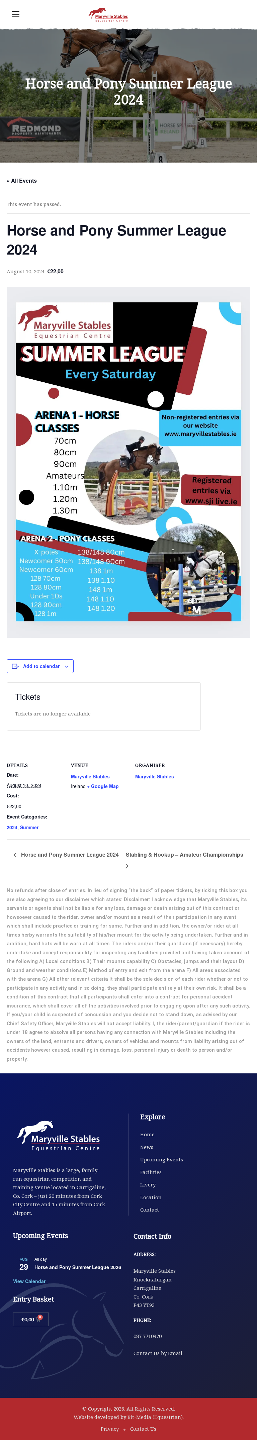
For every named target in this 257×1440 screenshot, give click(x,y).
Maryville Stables (90, 776)
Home (147, 1134)
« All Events (22, 180)
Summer (29, 827)
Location (151, 1197)
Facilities (151, 1172)
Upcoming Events (161, 1159)
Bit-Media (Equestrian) (155, 1417)
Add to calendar (41, 666)
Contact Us (143, 1428)
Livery (148, 1184)
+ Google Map (103, 786)
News (146, 1147)
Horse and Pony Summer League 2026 (77, 1267)
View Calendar (29, 1281)
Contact (149, 1209)
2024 (12, 827)
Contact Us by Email (158, 1353)
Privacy (110, 1428)
